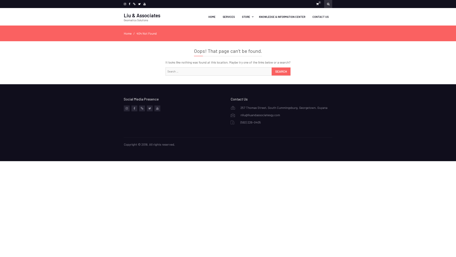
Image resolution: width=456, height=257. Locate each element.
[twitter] (139, 4)
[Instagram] (125, 4)
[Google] (134, 4)
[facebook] (129, 4)
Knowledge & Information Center (282, 16)
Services (229, 16)
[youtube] (144, 4)
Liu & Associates (142, 15)
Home (212, 16)
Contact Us (320, 16)
